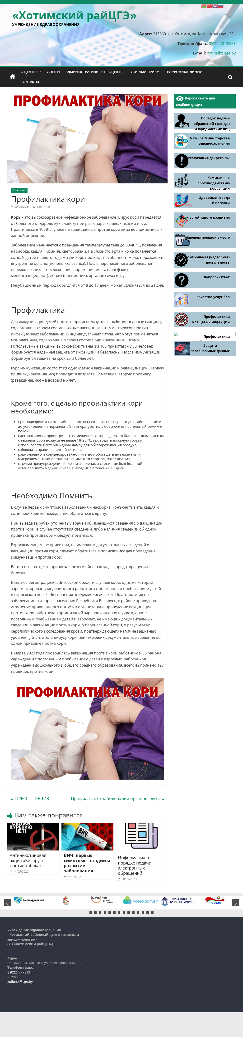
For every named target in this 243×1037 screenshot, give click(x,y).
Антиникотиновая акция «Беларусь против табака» (28, 860)
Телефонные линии (183, 71)
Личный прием (145, 71)
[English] (215, 5)
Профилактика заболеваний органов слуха (118, 798)
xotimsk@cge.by (221, 53)
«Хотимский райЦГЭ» (74, 15)
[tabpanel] (29, 900)
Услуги (53, 71)
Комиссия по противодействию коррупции (213, 183)
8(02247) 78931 (222, 43)
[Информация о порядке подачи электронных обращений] (142, 826)
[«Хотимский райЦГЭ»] (12, 77)
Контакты (30, 81)
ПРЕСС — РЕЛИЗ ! (30, 798)
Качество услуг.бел (213, 297)
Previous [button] (7, 902)
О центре (29, 71)
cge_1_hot (43, 207)
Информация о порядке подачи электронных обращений (134, 865)
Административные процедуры (95, 71)
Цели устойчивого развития (205, 217)
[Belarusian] (203, 5)
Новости (19, 190)
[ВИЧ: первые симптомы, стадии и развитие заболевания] (87, 826)
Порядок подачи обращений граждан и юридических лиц (212, 123)
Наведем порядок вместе (207, 237)
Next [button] (235, 902)
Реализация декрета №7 (209, 158)
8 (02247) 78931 (19, 972)
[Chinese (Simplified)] (209, 5)
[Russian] (221, 5)
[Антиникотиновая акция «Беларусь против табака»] (33, 826)
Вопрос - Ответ (217, 277)
